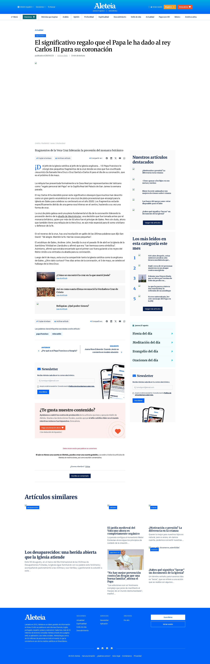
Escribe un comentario (80, 476)
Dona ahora (183, 7)
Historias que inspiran (49, 17)
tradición (154, 549)
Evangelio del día (145, 351)
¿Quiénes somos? (103, 656)
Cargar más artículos (153, 222)
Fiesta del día (142, 333)
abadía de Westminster (69, 216)
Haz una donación (88, 656)
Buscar (52, 7)
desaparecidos (32, 507)
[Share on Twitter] (116, 158)
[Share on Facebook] (107, 158)
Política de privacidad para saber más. (82, 386)
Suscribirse (168, 617)
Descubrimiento (120, 17)
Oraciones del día (145, 360)
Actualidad (150, 17)
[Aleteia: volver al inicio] (105, 5)
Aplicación (104, 624)
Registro (168, 7)
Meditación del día (146, 342)
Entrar (87, 466)
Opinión (76, 17)
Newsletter (104, 620)
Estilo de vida (136, 17)
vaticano (113, 507)
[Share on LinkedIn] (111, 158)
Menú (15, 17)
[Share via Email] (120, 158)
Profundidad (89, 17)
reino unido (56, 334)
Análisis (66, 17)
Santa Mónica (113, 11)
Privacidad (137, 656)
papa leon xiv (115, 552)
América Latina (191, 17)
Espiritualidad (104, 17)
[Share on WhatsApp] (124, 158)
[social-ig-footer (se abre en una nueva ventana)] (112, 648)
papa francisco (42, 334)
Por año (126, 620)
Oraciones (28, 17)
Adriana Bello (62, 55)
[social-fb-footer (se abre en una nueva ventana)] (103, 648)
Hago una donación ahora (51, 428)
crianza (153, 507)
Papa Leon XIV (164, 17)
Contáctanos (127, 656)
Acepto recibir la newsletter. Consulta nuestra (67, 386)
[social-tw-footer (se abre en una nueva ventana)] (107, 648)
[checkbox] (38, 386)
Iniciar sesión (157, 7)
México (177, 17)
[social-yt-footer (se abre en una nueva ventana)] (98, 648)
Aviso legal (116, 656)
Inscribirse (43, 392)
